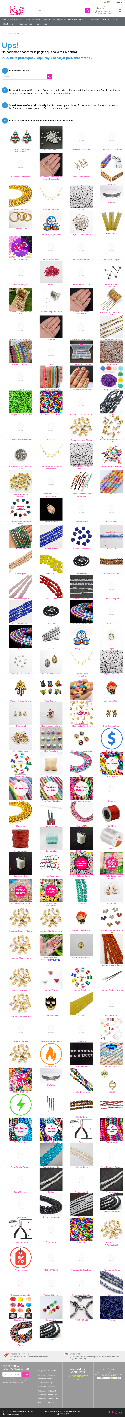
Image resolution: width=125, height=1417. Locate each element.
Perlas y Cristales (32, 19)
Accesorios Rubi (17, 1411)
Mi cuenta (119, 2)
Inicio (4, 34)
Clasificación (9, 24)
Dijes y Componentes (54, 19)
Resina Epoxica (26, 24)
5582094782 (104, 11)
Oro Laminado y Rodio (98, 19)
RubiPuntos (42, 1387)
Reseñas (51, 1387)
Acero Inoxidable (75, 19)
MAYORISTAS (43, 1383)
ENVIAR (25, 1374)
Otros (115, 19)
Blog (50, 1383)
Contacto (52, 1371)
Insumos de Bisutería (11, 19)
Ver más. (13, 1359)
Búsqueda (42, 1371)
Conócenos (42, 24)
